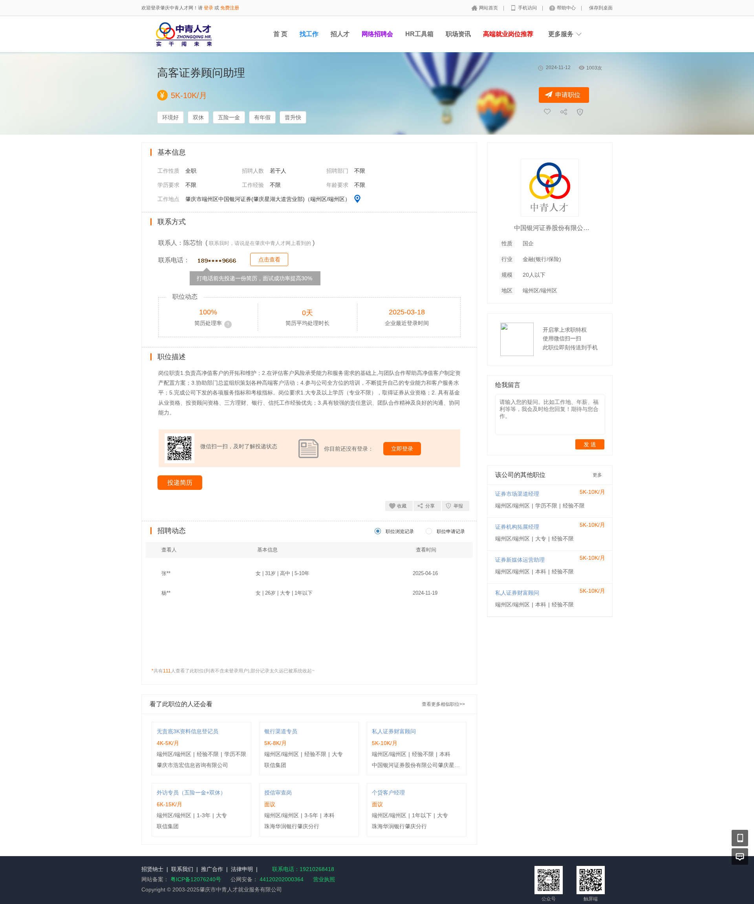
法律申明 (242, 869)
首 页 (280, 34)
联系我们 (182, 869)
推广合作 (212, 869)
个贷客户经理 (388, 792)
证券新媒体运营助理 (520, 560)
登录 (208, 8)
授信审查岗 (278, 792)
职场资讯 (458, 34)
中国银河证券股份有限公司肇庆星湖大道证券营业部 (435, 765)
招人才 (340, 34)
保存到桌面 (601, 8)
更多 (597, 475)
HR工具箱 (419, 34)
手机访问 (528, 8)
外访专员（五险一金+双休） (191, 792)
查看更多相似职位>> (443, 704)
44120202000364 (281, 879)
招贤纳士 (152, 869)
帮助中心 (567, 8)
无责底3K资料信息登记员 (187, 731)
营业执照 (324, 879)
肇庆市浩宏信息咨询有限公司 (192, 765)
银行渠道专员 (280, 731)
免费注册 (229, 8)
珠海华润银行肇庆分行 (291, 826)
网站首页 (489, 8)
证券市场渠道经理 (517, 494)
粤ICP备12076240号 (195, 879)
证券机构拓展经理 (517, 527)
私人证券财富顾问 (394, 731)
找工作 (309, 34)
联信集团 (275, 765)
